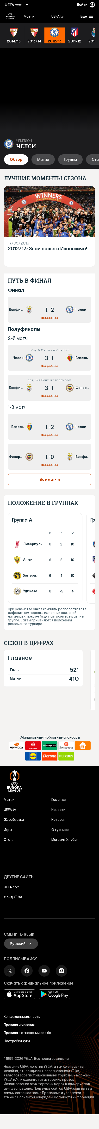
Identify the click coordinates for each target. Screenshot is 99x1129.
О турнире (60, 830)
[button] (85, 16)
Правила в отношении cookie (27, 1033)
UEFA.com (11, 887)
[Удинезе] (18, 591)
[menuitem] (33, 16)
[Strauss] (33, 745)
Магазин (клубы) (64, 840)
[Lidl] (33, 756)
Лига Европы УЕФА (10, 16)
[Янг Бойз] (18, 575)
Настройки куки (17, 1041)
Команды (58, 800)
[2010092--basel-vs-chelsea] (49, 427)
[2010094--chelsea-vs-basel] (49, 358)
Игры (8, 830)
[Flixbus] (66, 756)
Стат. (8, 840)
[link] (29, 16)
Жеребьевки (14, 820)
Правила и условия (19, 1025)
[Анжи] (18, 560)
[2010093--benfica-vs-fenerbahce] (49, 388)
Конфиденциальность (22, 1017)
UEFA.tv (10, 810)
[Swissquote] (66, 745)
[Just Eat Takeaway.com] (83, 745)
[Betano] (49, 756)
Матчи (9, 800)
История (58, 820)
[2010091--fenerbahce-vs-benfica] (49, 457)
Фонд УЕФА (13, 897)
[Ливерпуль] (18, 544)
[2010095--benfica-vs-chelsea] (49, 310)
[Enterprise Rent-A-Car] (49, 745)
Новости (58, 810)
